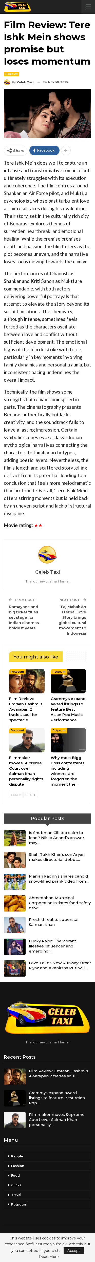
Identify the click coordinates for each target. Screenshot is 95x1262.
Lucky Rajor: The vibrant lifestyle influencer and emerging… (52, 946)
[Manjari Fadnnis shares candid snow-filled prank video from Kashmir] (15, 882)
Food (15, 1175)
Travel (16, 1195)
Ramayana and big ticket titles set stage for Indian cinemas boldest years (24, 617)
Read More (49, 1256)
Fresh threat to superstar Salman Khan (54, 922)
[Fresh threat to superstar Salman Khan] (15, 925)
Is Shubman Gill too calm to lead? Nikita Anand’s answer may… (56, 837)
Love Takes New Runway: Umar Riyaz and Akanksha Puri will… (60, 965)
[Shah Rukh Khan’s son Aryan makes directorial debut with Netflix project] (15, 860)
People (17, 1156)
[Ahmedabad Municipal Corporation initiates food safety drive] (15, 903)
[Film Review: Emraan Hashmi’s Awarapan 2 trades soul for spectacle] (27, 681)
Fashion (17, 1166)
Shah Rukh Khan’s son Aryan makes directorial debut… (57, 857)
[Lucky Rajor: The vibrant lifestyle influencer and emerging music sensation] (15, 947)
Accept (73, 1250)
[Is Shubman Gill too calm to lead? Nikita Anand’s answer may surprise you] (15, 838)
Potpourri (11, 73)
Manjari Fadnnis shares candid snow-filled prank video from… (59, 879)
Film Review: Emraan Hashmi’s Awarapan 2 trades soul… (58, 1073)
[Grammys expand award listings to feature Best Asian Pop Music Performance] (68, 681)
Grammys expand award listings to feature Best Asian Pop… (57, 1097)
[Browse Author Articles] (47, 555)
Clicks (16, 1185)
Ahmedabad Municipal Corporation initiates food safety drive (60, 902)
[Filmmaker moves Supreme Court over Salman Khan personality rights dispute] (27, 740)
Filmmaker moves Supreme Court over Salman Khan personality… (57, 1119)
